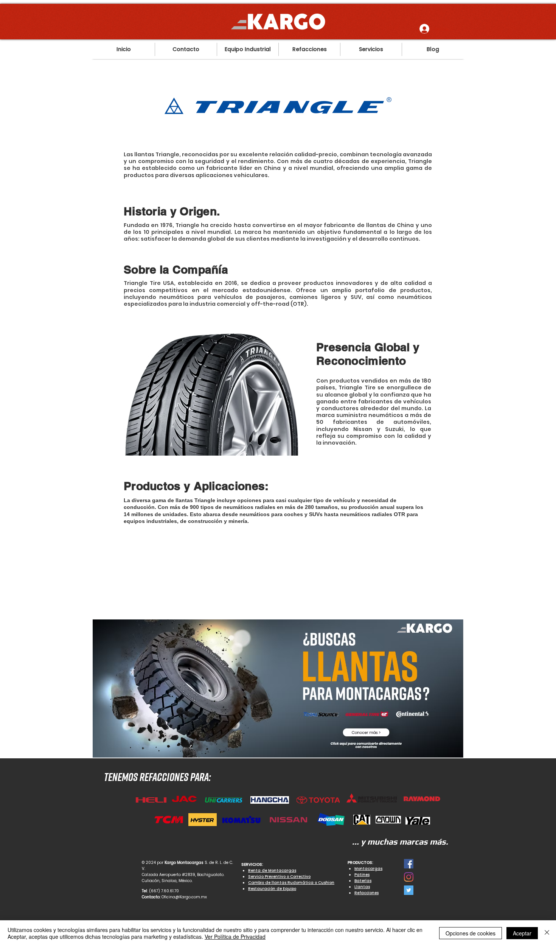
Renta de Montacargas (272, 870)
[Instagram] (408, 877)
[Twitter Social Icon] (408, 890)
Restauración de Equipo (272, 889)
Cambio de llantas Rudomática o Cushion (291, 882)
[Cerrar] (546, 933)
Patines (362, 875)
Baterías (362, 881)
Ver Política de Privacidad (235, 936)
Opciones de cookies (470, 933)
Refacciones (366, 893)
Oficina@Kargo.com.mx (184, 897)
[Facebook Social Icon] (408, 863)
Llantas (362, 887)
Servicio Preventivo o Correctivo (279, 876)
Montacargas (368, 868)
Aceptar (522, 933)
